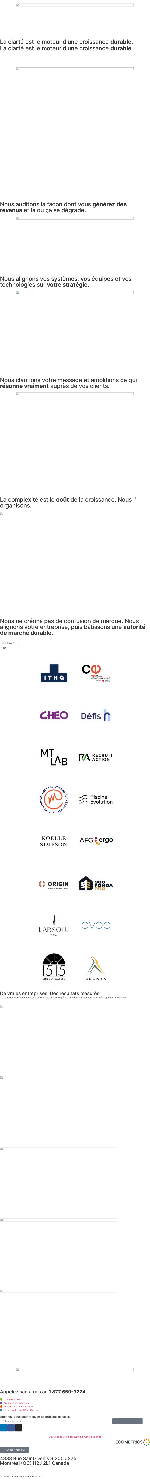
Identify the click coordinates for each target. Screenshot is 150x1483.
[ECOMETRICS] (146, 1442)
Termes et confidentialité (14, 1467)
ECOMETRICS (129, 1442)
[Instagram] (18, 1427)
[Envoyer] (127, 1421)
